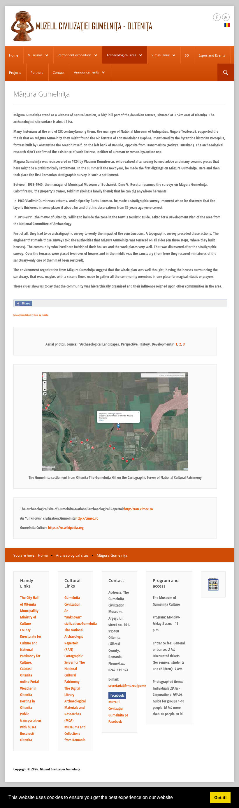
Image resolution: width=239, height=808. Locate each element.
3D (187, 55)
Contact (58, 72)
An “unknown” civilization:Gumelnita (80, 617)
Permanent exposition (74, 55)
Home (13, 55)
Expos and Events (211, 55)
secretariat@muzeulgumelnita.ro (132, 685)
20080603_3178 (138, 321)
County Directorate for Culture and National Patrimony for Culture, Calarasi (30, 649)
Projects (15, 72)
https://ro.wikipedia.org (66, 527)
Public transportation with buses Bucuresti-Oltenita (30, 726)
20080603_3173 (117, 321)
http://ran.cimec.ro (138, 508)
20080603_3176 (128, 321)
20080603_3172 (107, 321)
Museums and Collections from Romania (74, 733)
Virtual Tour (160, 55)
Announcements (86, 72)
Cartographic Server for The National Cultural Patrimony (74, 668)
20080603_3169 (97, 321)
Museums (35, 55)
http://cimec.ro (86, 518)
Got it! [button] (220, 797)
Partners (37, 72)
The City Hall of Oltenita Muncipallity (29, 604)
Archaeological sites (121, 55)
